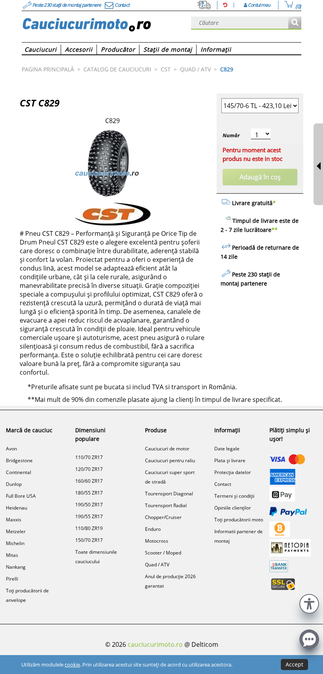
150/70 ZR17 (89, 540)
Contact (222, 484)
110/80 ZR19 (89, 528)
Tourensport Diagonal (169, 493)
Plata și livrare (229, 460)
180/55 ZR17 (89, 492)
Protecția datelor (232, 472)
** (274, 229)
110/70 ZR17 (89, 457)
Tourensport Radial (166, 505)
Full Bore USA (21, 496)
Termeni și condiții (234, 496)
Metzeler (16, 531)
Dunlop (14, 484)
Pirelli (12, 578)
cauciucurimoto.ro (155, 644)
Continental (18, 472)
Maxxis (13, 519)
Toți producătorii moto (238, 519)
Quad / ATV (157, 564)
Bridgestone (19, 460)
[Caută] (294, 23)
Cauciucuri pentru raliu (170, 460)
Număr (231, 135)
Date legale (226, 448)
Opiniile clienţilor (232, 507)
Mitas (12, 555)
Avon (11, 448)
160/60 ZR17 (89, 481)
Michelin (15, 543)
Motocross (156, 541)
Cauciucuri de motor (167, 448)
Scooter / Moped (163, 552)
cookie (72, 664)
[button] (309, 603)
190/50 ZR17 (89, 504)
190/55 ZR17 (89, 516)
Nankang (16, 567)
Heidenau (16, 507)
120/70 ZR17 (89, 469)
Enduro (153, 529)
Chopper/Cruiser (163, 517)
